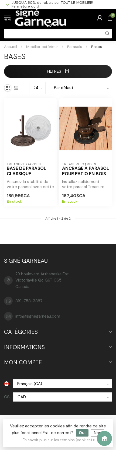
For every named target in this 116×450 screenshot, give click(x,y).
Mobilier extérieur (42, 46)
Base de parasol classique (26, 171)
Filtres (54, 71)
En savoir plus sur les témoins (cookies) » (59, 440)
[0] (110, 17)
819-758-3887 (29, 301)
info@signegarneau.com (37, 316)
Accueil (10, 46)
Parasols (74, 46)
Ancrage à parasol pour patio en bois (85, 171)
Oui (82, 432)
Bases (96, 46)
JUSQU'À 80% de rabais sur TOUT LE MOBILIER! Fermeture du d (52, 4)
